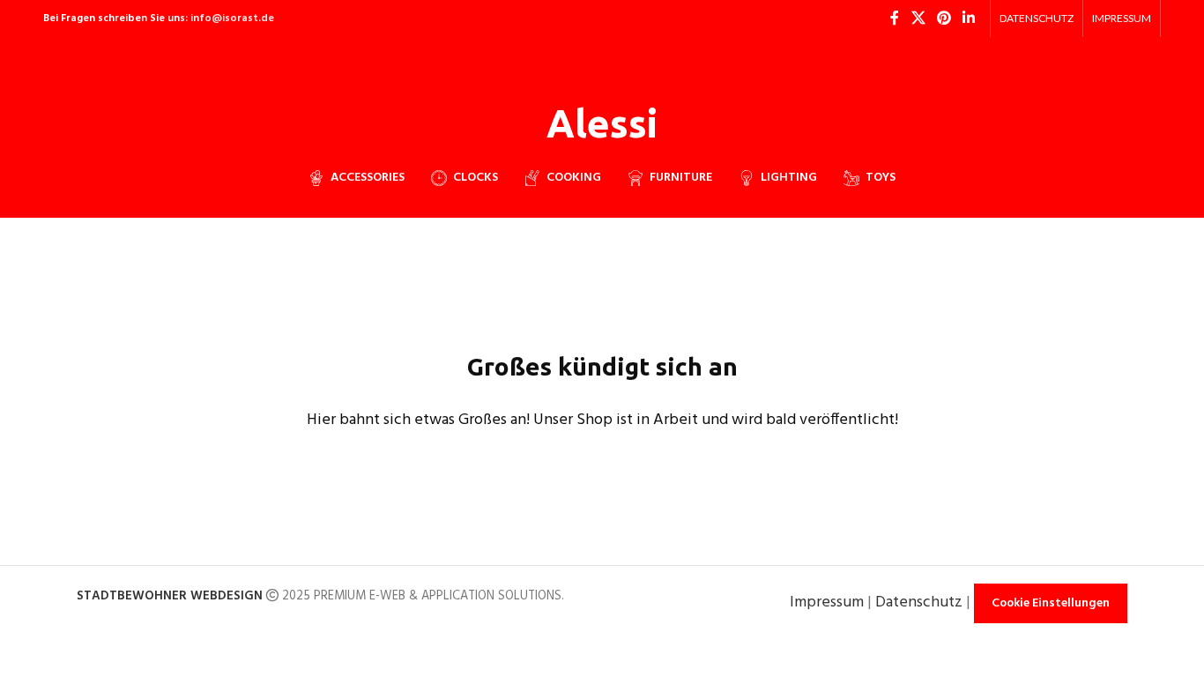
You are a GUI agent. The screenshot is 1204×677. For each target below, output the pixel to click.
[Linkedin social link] (969, 18)
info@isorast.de (232, 18)
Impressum (827, 602)
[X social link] (918, 18)
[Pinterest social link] (943, 18)
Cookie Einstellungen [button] (1051, 603)
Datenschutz (918, 602)
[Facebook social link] (894, 18)
